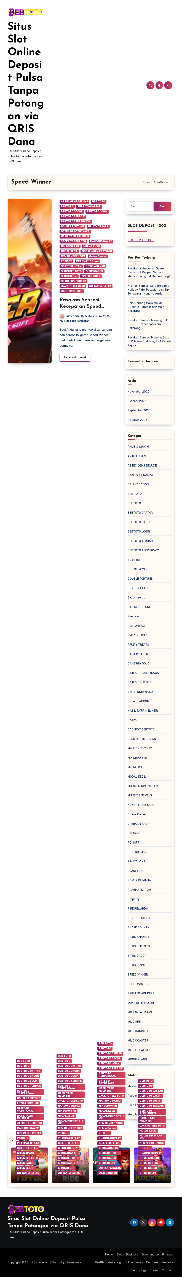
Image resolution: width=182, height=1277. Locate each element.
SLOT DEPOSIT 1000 (141, 240)
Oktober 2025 (137, 401)
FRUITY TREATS (98, 226)
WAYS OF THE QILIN (73, 286)
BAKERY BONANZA (140, 475)
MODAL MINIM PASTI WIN (97, 251)
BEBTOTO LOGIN (97, 211)
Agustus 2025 (137, 420)
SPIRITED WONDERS (73, 281)
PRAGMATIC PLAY (87, 261)
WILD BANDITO (138, 1031)
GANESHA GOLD (138, 663)
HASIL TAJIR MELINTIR (75, 236)
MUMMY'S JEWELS (140, 795)
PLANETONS (136, 871)
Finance (133, 616)
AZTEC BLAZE (137, 456)
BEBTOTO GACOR (72, 211)
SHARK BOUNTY (138, 927)
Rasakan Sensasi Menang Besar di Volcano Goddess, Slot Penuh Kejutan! (149, 341)
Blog (119, 1254)
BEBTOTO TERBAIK (73, 216)
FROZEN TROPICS (139, 635)
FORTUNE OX (136, 625)
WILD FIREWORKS (71, 291)
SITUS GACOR (94, 271)
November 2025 (138, 391)
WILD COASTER (138, 1040)
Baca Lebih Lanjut (74, 357)
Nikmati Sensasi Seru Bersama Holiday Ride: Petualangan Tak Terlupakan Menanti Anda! (148, 289)
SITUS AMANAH (95, 266)
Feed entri (135, 1095)
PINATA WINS (136, 861)
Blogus (56, 1262)
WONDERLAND (137, 1059)
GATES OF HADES (139, 682)
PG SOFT (66, 261)
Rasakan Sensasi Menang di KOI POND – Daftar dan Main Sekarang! (149, 324)
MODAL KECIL (69, 251)
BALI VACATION (138, 484)
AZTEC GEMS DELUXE (74, 201)
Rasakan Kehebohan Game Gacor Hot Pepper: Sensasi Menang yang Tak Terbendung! (149, 272)
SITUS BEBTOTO (71, 271)
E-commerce (136, 597)
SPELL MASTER (138, 984)
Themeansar (73, 1262)
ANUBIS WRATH (138, 446)
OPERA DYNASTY (139, 823)
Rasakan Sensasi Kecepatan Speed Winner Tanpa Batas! (84, 307)
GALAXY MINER (138, 654)
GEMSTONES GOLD (140, 691)
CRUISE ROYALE (138, 569)
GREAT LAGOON (138, 701)
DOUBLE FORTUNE (72, 226)
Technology (139, 1270)
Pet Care (134, 833)
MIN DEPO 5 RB (70, 246)
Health (132, 720)
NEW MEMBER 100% (73, 256)
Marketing (114, 1262)
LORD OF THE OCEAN (142, 739)
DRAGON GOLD (138, 588)
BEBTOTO (67, 206)
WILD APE (134, 1021)
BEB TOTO (98, 201)
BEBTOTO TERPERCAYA (76, 221)
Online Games (97, 256)
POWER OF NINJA (139, 880)
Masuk (132, 1086)
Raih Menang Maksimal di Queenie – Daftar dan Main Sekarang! (146, 306)
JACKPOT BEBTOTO (73, 241)
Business (134, 559)
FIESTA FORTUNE (139, 607)
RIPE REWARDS (138, 908)
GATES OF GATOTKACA (75, 231)
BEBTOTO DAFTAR (89, 206)
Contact (167, 1270)
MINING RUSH (91, 246)
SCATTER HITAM (71, 266)
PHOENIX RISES (138, 852)
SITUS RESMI (69, 276)
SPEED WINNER (90, 276)
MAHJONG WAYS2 (101, 241)
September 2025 (139, 410)
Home (109, 1254)
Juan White (72, 316)
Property (134, 899)
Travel (154, 1270)
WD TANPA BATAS (100, 286)
